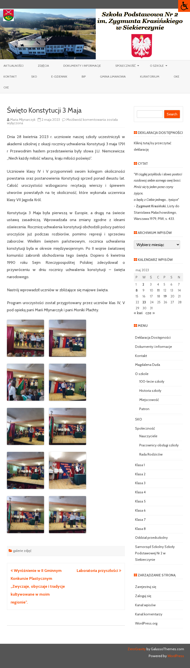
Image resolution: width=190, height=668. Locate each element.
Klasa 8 (140, 528)
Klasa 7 (140, 519)
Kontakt (10, 76)
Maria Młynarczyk (22, 119)
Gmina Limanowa (113, 76)
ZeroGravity (137, 649)
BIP (84, 76)
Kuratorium (149, 76)
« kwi (138, 313)
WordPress (175, 656)
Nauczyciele (148, 436)
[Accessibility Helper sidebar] (184, 6)
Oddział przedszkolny (151, 537)
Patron (144, 409)
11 (158, 290)
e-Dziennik (59, 76)
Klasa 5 (140, 501)
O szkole (157, 65)
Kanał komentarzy (148, 614)
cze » (150, 313)
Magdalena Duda (147, 364)
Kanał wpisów (145, 605)
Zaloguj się (143, 596)
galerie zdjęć (22, 550)
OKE (176, 76)
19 (165, 296)
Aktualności (13, 65)
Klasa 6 (140, 510)
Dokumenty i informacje (82, 65)
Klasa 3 (140, 483)
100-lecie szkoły (151, 381)
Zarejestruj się (145, 586)
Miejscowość (149, 399)
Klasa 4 (140, 492)
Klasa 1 (140, 465)
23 (144, 302)
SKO (34, 76)
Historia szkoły (150, 390)
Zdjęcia (43, 65)
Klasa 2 (140, 474)
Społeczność (125, 65)
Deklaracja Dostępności (153, 337)
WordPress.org (146, 623)
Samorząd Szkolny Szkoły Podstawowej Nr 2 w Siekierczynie (155, 553)
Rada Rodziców (151, 454)
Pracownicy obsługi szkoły (159, 445)
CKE (6, 87)
